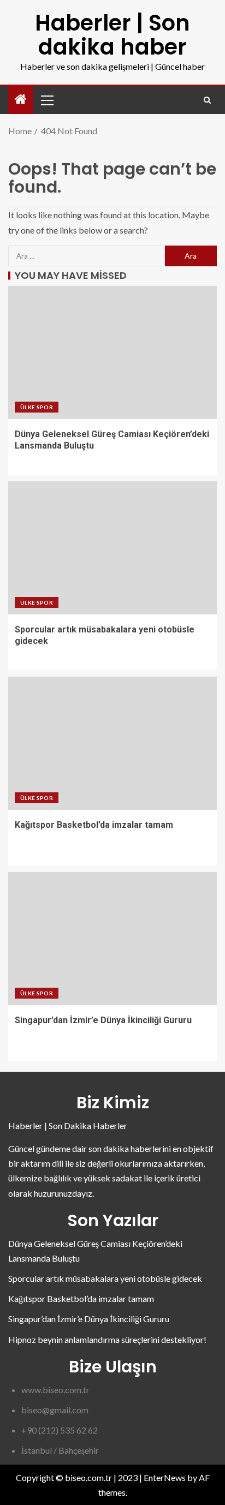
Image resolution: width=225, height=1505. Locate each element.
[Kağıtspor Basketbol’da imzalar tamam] (112, 743)
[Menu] (46, 100)
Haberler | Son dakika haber (112, 35)
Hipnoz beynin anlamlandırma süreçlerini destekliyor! (107, 1339)
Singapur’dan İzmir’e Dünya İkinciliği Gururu (103, 1020)
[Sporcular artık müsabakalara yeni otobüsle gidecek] (112, 547)
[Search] (207, 100)
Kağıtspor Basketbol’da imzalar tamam (94, 825)
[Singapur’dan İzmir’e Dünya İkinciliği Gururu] (112, 938)
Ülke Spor (36, 407)
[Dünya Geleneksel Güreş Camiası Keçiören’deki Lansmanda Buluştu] (112, 352)
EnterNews (165, 1477)
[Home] (21, 100)
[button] (46, 100)
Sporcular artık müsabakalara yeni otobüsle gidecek (105, 1278)
